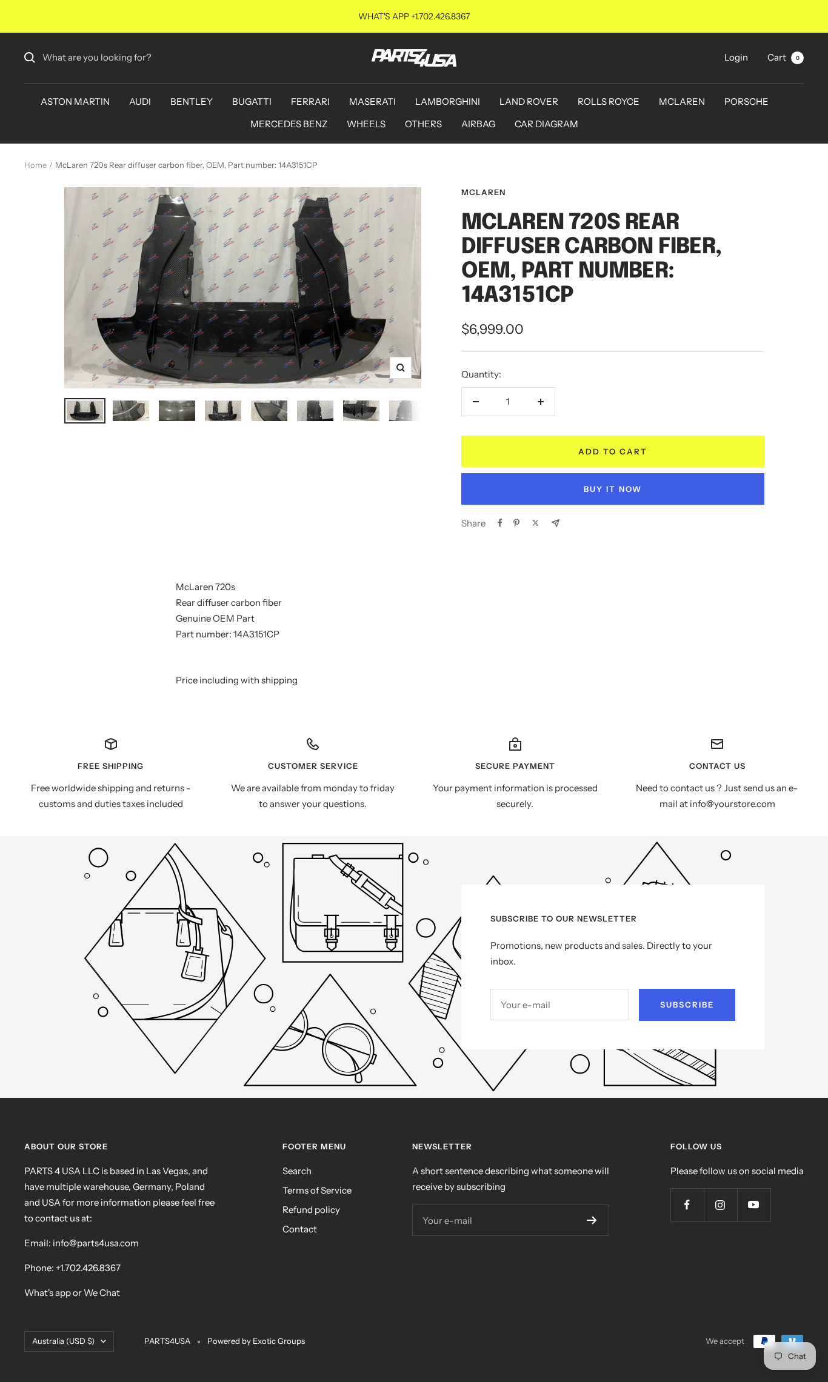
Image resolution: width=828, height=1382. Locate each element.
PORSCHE (746, 101)
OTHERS (423, 124)
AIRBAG (478, 124)
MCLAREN (682, 101)
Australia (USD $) (63, 1341)
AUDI (140, 101)
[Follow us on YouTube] (753, 1204)
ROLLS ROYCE (608, 101)
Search (297, 1171)
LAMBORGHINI (447, 101)
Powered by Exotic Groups (256, 1341)
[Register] (592, 1220)
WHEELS (366, 124)
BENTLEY (191, 101)
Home (35, 165)
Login (736, 57)
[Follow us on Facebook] (687, 1204)
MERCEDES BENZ (288, 124)
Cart (783, 57)
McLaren (483, 192)
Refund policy (311, 1209)
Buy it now (613, 489)
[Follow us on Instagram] (720, 1204)
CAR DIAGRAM (546, 124)
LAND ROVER (528, 101)
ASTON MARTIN (75, 101)
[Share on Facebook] (500, 523)
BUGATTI (252, 101)
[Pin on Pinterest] (516, 523)
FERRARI (310, 101)
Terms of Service (317, 1190)
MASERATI (372, 101)
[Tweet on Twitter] (535, 523)
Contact (299, 1229)
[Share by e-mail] (555, 523)
